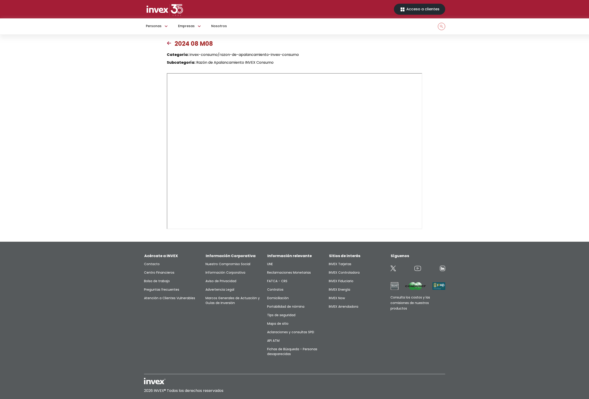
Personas (154, 26)
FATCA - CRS (277, 281)
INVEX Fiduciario (341, 281)
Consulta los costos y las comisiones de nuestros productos (410, 303)
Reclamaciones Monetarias (289, 272)
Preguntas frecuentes (161, 289)
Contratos (275, 289)
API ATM (273, 340)
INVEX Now (337, 298)
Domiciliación (278, 298)
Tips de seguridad (281, 315)
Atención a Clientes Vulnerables (169, 298)
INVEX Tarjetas (340, 264)
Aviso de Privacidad (220, 281)
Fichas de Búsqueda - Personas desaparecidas (292, 351)
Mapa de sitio (278, 323)
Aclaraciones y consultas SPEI (290, 332)
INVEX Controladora (344, 272)
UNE (270, 264)
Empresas (186, 26)
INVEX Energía (339, 289)
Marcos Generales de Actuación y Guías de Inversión (232, 300)
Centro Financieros (159, 272)
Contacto (152, 264)
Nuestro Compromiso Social (227, 264)
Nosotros (219, 26)
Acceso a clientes (422, 9)
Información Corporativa (225, 272)
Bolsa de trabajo (157, 281)
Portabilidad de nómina (285, 306)
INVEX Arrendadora (343, 306)
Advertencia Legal (219, 289)
